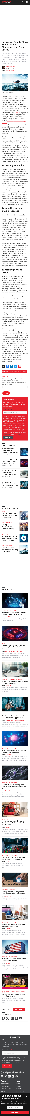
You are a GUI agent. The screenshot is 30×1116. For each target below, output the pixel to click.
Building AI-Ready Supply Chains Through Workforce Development (14, 892)
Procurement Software (9, 610)
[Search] (22, 2)
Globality (8, 928)
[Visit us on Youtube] (20, 1018)
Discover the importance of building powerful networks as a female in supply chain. (14, 1000)
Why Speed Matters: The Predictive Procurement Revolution (14, 751)
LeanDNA (8, 617)
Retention (5, 534)
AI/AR (3, 643)
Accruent (8, 827)
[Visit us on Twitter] (7, 1018)
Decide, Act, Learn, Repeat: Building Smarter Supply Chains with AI (9, 450)
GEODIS (7, 861)
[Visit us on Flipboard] (16, 1018)
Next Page (19, 1009)
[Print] (3, 366)
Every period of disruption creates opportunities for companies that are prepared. (13, 865)
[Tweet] (15, 366)
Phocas (7, 963)
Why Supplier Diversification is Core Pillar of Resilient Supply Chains (10, 483)
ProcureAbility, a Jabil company (15, 720)
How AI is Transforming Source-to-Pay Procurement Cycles (9, 472)
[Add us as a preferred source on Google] (19, 366)
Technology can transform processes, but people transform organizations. (14, 899)
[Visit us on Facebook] (3, 1018)
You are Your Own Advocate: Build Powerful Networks (13, 995)
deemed (17, 113)
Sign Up (8, 437)
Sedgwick (8, 896)
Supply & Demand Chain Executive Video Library (14, 992)
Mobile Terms (7, 434)
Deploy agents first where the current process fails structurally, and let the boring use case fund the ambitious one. (15, 655)
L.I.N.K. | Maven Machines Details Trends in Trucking (8, 527)
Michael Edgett (10, 66)
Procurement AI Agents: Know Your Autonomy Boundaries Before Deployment (10, 461)
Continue (15, 1112)
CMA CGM (8, 685)
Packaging (5, 511)
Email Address (7, 409)
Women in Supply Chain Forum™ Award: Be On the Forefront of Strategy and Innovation (10, 538)
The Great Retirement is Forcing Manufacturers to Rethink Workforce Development (14, 823)
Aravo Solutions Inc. (11, 791)
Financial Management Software (12, 679)
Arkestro (8, 754)
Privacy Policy (18, 434)
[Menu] (26, 2)
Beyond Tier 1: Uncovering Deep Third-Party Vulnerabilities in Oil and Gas (14, 786)
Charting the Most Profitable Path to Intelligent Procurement (14, 925)
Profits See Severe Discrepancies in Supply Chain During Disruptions (10, 550)
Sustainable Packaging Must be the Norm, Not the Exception (9, 515)
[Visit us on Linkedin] (12, 1018)
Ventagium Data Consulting (14, 651)
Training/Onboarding (8, 889)
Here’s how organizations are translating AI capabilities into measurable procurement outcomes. (15, 689)
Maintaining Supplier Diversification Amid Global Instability (14, 959)
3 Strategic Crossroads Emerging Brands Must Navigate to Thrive (13, 858)
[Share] (7, 366)
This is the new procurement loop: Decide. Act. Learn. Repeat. (14, 620)
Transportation (7, 522)
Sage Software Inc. (11, 70)
